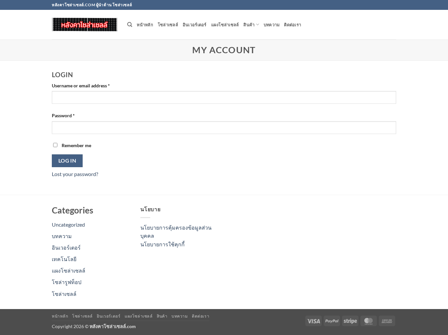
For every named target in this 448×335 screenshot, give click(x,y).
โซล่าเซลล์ (168, 24)
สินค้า (249, 24)
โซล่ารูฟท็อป (66, 282)
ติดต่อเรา (292, 24)
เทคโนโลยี (64, 259)
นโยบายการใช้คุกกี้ (162, 244)
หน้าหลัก (145, 24)
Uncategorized (68, 224)
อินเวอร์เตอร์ (195, 24)
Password (72, 115)
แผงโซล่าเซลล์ (225, 24)
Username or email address (90, 85)
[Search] (129, 24)
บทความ (272, 24)
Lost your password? (75, 174)
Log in (67, 161)
